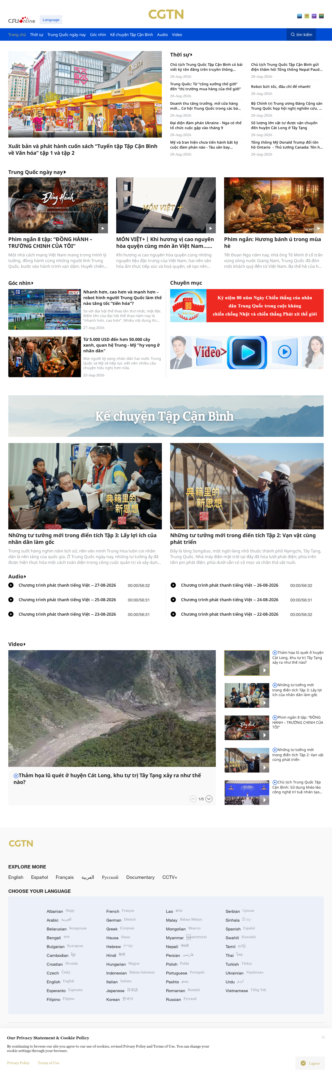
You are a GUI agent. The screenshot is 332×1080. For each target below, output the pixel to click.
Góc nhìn (19, 282)
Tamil (236, 946)
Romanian (183, 990)
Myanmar (186, 937)
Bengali (58, 937)
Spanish (240, 928)
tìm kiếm (304, 34)
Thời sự (180, 54)
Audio (15, 576)
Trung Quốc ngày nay (35, 172)
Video (15, 644)
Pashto (177, 981)
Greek (120, 928)
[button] (43, 131)
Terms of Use (48, 1063)
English (15, 877)
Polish (177, 964)
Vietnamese (246, 990)
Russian (181, 999)
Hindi (115, 955)
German (121, 920)
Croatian (62, 964)
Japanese (122, 990)
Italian (119, 981)
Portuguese (185, 973)
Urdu (235, 981)
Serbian (240, 911)
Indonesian (130, 973)
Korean (119, 999)
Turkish (239, 964)
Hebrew (119, 946)
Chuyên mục (186, 282)
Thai (234, 955)
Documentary (140, 877)
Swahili (241, 937)
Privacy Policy (18, 1063)
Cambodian (61, 955)
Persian (179, 955)
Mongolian (183, 928)
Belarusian (66, 928)
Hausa (118, 937)
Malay (184, 920)
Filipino (60, 999)
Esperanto (65, 990)
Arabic (59, 920)
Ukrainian (244, 973)
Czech (58, 973)
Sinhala (239, 920)
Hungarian (123, 964)
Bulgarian (65, 946)
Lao (174, 911)
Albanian (60, 911)
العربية (87, 877)
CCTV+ (169, 877)
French (120, 911)
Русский (110, 877)
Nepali (177, 946)
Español (39, 877)
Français (65, 877)
